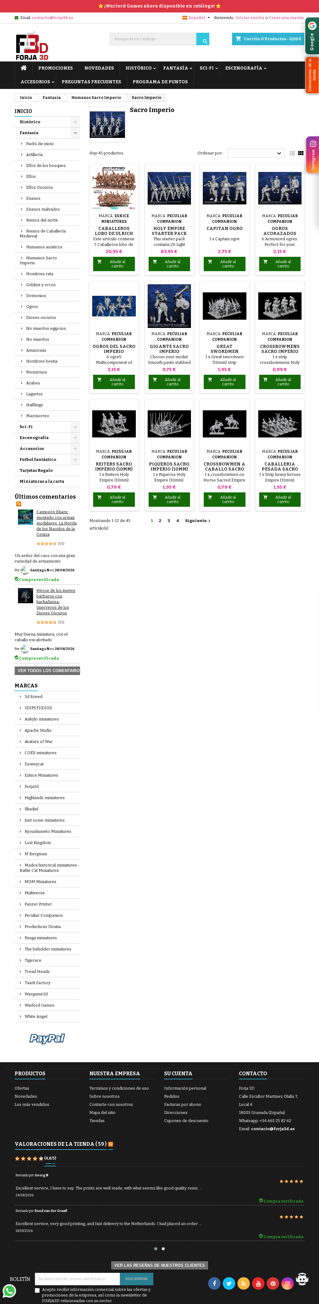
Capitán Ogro (225, 228)
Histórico (139, 68)
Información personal (185, 1088)
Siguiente (198, 521)
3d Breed (33, 696)
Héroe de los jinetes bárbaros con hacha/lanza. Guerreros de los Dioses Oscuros (55, 601)
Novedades (26, 1096)
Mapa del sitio (102, 1112)
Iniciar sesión (250, 18)
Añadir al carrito (111, 263)
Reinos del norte (42, 220)
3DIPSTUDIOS (38, 708)
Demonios (36, 295)
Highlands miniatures (44, 797)
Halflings (34, 405)
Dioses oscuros (41, 317)
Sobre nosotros (104, 1096)
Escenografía (243, 68)
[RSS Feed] (18, 503)
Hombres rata (39, 273)
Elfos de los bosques (46, 165)
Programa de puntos (160, 82)
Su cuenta (178, 1074)
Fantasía (175, 68)
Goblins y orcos (41, 284)
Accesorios (35, 82)
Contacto (253, 1074)
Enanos (33, 198)
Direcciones (176, 1112)
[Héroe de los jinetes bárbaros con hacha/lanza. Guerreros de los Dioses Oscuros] (25, 595)
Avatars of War (38, 741)
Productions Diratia (42, 926)
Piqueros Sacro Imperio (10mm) (169, 467)
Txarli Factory (37, 982)
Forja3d (31, 786)
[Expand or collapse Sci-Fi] (75, 427)
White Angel (35, 1016)
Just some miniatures (44, 820)
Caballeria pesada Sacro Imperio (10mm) (280, 469)
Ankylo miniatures (41, 719)
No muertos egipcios (46, 328)
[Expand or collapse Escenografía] (75, 437)
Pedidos (171, 1096)
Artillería (34, 154)
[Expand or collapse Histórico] (75, 122)
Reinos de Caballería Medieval (43, 233)
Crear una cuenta (286, 18)
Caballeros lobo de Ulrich (114, 231)
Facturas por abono (182, 1104)
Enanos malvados (43, 209)
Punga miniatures (40, 937)
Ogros (32, 306)
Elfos (31, 176)
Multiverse (34, 893)
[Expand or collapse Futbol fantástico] (75, 459)
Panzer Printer (38, 904)
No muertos (37, 339)
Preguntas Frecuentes (91, 82)
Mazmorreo (37, 415)
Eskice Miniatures (41, 775)
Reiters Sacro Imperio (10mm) (114, 467)
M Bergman (35, 854)
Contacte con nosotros (111, 1104)
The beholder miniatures (47, 949)
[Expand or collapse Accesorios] (75, 448)
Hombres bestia (41, 361)
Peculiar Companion (43, 915)
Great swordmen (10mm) (225, 351)
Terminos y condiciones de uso (119, 1088)
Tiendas (97, 1120)
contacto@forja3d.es (52, 18)
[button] (312, 75)
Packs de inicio (40, 143)
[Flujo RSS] (110, 1144)
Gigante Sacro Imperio (169, 349)
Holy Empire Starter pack (169, 231)
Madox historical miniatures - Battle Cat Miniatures (50, 868)
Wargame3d (36, 994)
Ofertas (22, 1088)
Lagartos (34, 394)
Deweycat (34, 764)
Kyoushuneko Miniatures (47, 831)
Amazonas (36, 350)
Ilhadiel (31, 809)
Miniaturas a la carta (42, 481)
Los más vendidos (32, 1104)
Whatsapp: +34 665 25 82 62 (265, 1120)
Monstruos (36, 372)
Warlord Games (39, 1005)
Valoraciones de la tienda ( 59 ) (61, 1144)
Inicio (23, 111)
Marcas (26, 686)
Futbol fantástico (38, 459)
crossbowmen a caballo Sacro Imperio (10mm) (224, 469)
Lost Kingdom (37, 842)
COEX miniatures (40, 752)
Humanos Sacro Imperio (38, 260)
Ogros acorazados (279, 231)
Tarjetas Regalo (36, 470)
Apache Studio (38, 730)
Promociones (55, 68)
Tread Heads (37, 971)
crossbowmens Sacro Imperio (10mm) (280, 351)
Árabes (33, 383)
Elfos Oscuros (39, 187)
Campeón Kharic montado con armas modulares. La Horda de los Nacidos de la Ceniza (56, 523)
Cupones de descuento (186, 1120)
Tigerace (32, 960)
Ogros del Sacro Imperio (114, 349)
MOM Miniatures (40, 881)
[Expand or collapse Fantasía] (75, 133)
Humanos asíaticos (44, 247)
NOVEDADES (99, 68)
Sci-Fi (207, 68)
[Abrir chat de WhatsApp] (9, 1291)
